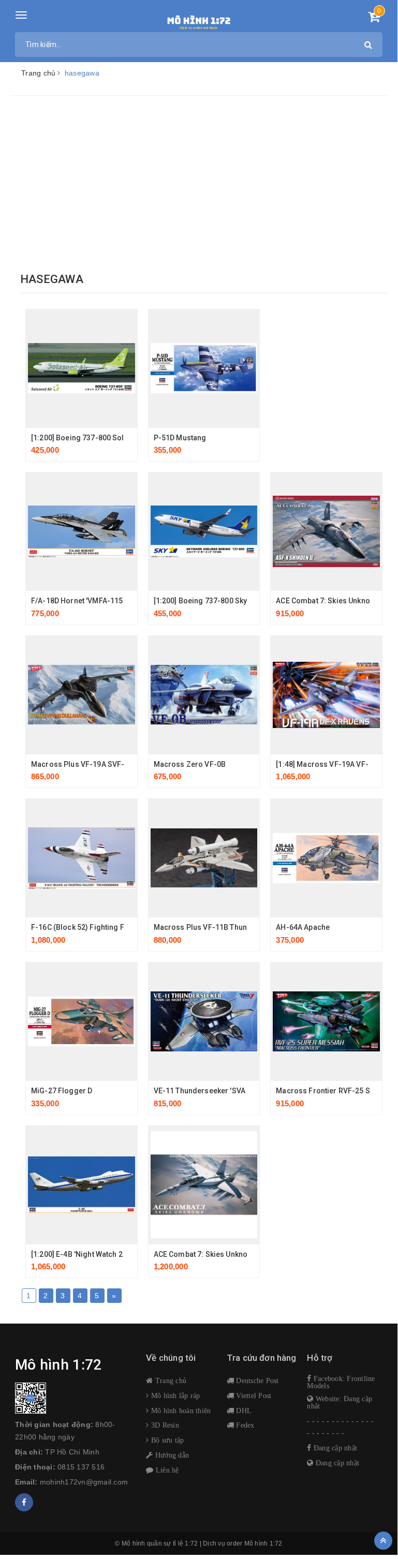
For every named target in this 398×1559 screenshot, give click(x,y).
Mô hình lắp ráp (174, 1395)
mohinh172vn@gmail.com (84, 1482)
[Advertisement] (199, 183)
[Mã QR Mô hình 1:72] (72, 1398)
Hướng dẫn (171, 1455)
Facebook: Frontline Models (341, 1382)
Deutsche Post (256, 1380)
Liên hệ (166, 1470)
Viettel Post (252, 1395)
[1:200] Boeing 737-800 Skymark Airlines (223, 601)
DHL (243, 1410)
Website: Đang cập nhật (339, 1402)
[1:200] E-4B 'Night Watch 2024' (84, 1254)
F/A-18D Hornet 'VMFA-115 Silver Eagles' (101, 601)
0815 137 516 (81, 1467)
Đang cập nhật (334, 1447)
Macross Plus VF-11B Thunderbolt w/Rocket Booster (244, 927)
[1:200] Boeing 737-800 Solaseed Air (94, 438)
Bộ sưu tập (166, 1440)
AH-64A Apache (303, 927)
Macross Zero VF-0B (190, 764)
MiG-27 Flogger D (61, 1091)
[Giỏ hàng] (374, 18)
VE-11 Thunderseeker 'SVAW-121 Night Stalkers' (236, 1091)
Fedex (244, 1425)
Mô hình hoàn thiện (180, 1410)
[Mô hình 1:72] (199, 20)
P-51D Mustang (180, 438)
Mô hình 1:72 (263, 1543)
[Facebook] (24, 1502)
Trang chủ (169, 1380)
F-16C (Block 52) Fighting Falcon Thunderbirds (112, 927)
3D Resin (164, 1425)
